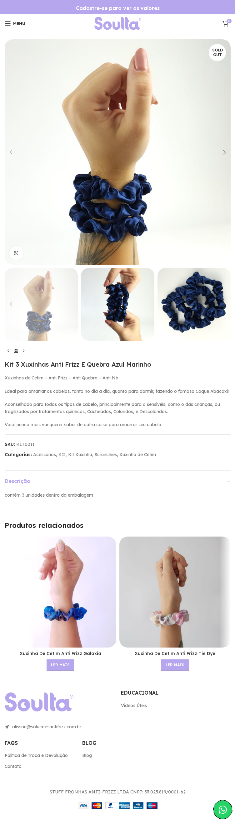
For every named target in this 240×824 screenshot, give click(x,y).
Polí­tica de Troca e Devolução (36, 755)
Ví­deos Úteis (134, 705)
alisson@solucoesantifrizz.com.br (46, 727)
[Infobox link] (118, 8)
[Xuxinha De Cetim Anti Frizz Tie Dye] (175, 592)
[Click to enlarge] (16, 253)
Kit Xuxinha (80, 454)
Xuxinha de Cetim (137, 454)
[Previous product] (8, 350)
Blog (87, 755)
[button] (11, 152)
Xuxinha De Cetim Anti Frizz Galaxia (60, 653)
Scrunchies (106, 454)
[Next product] (23, 350)
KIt (62, 454)
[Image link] (117, 23)
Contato (13, 766)
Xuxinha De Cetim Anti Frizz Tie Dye (175, 653)
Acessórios (44, 454)
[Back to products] (16, 350)
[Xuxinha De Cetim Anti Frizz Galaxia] (60, 592)
